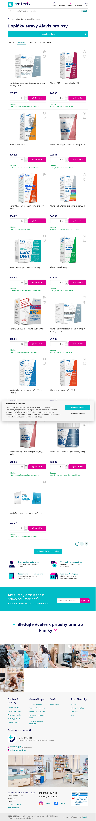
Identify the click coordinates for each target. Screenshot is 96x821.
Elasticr (85, 817)
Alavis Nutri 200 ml (18, 144)
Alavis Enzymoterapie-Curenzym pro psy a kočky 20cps (27, 84)
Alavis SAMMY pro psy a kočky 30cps (25, 267)
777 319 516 (16, 804)
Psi (12, 19)
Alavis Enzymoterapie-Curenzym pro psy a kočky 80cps (67, 330)
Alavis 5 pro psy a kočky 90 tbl (63, 390)
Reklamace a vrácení (37, 712)
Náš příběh (54, 704)
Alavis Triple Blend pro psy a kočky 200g (67, 451)
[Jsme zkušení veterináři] (27, 564)
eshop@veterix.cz (18, 750)
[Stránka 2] (86, 544)
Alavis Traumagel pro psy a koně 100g (26, 513)
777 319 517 (15, 747)
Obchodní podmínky (37, 708)
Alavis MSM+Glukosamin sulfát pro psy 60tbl (27, 207)
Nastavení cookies (78, 413)
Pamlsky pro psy (14, 719)
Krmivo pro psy (13, 708)
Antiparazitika (13, 722)
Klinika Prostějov (77, 708)
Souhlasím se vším (78, 407)
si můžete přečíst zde (34, 417)
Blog (72, 715)
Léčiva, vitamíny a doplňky (24, 19)
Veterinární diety (14, 715)
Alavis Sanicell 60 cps (59, 267)
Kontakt (74, 704)
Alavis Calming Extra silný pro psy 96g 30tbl (26, 453)
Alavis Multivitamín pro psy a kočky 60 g (67, 206)
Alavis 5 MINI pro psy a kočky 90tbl (65, 83)
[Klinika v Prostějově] (69, 576)
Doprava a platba (35, 704)
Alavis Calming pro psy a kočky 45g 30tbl (67, 144)
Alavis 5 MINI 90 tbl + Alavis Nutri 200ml (27, 328)
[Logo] (23, 4)
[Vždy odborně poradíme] (69, 564)
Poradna (74, 712)
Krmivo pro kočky (14, 711)
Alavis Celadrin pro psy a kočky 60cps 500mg (26, 391)
